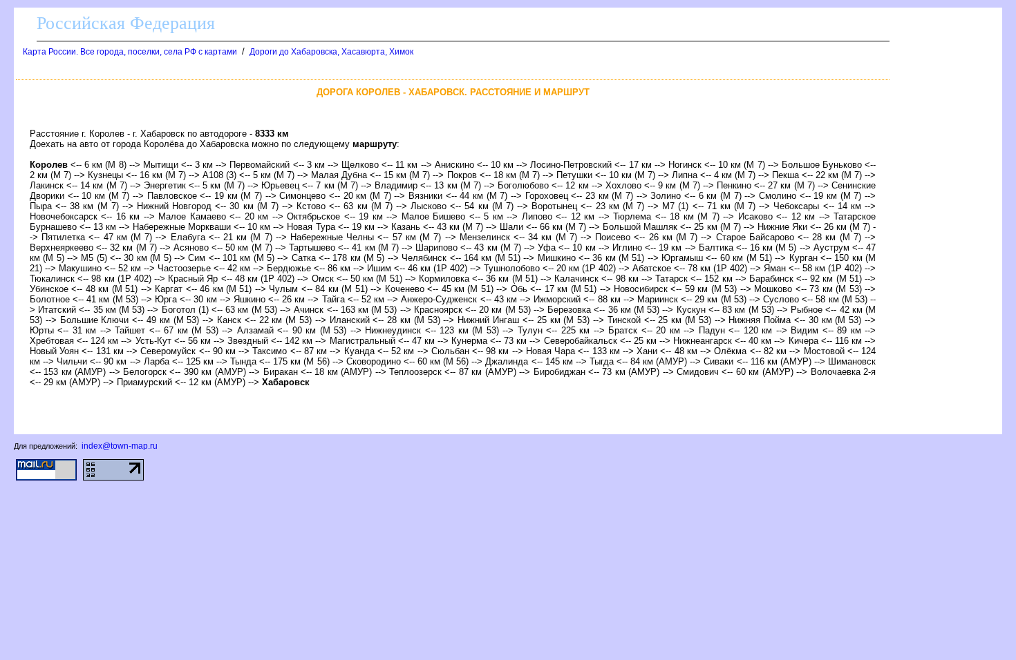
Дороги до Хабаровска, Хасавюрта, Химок (331, 52)
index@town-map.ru (120, 446)
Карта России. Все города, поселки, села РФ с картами (130, 52)
